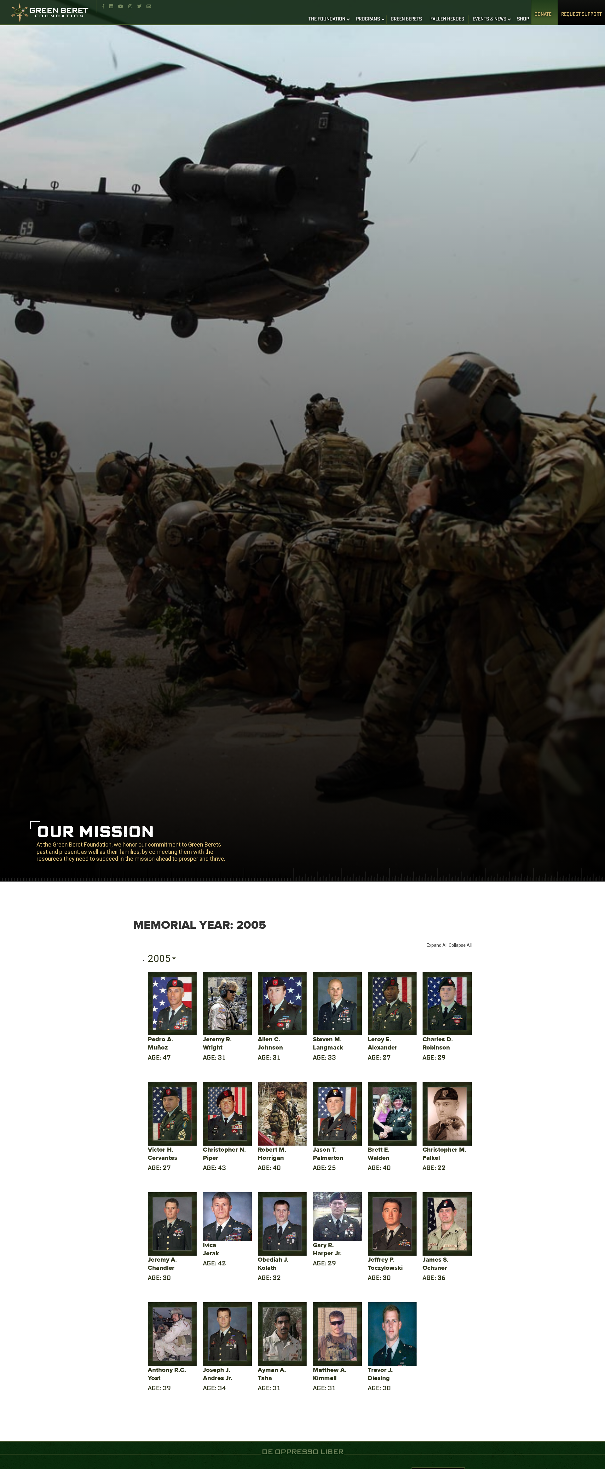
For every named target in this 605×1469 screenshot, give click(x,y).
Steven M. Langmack (328, 1043)
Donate (542, 14)
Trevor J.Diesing (380, 1374)
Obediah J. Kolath (273, 1264)
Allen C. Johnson (270, 1043)
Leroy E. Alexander (382, 1043)
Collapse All (460, 945)
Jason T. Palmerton (328, 1154)
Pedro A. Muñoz (160, 1043)
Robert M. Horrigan (272, 1154)
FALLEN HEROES (447, 19)
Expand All (437, 945)
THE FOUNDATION (326, 19)
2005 (159, 958)
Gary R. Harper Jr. (327, 1249)
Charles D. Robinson (438, 1043)
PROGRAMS (368, 19)
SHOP (523, 19)
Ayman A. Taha (272, 1374)
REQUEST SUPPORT (581, 14)
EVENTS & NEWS (489, 19)
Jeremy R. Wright (217, 1043)
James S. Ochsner (435, 1264)
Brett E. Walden (378, 1154)
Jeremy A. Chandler (162, 1264)
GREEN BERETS (406, 19)
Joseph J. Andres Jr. (217, 1374)
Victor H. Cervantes (162, 1154)
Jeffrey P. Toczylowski (385, 1264)
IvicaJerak (211, 1249)
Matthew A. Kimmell (329, 1374)
